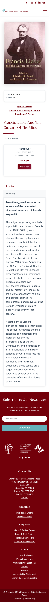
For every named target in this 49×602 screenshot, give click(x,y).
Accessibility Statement (24, 574)
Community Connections (24, 563)
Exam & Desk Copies (24, 534)
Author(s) (10, 193)
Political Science (24, 106)
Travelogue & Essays (24, 114)
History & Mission (25, 555)
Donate (24, 570)
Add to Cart (24, 167)
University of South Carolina (24, 578)
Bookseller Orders (24, 513)
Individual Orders (24, 516)
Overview (10, 186)
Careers (24, 566)
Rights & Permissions (24, 538)
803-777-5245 (27, 491)
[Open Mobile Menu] (45, 10)
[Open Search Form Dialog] (26, 2)
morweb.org (30, 598)
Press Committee (24, 559)
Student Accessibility (24, 541)
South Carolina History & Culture (24, 110)
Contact (24, 497)
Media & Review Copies (24, 530)
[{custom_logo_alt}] (15, 10)
